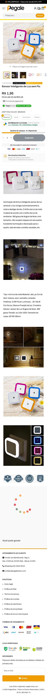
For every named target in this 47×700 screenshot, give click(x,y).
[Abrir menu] (3, 8)
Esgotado (29, 138)
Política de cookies (11, 599)
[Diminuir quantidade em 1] (3, 137)
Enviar (24, 678)
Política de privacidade (13, 609)
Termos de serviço (11, 594)
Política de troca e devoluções (16, 614)
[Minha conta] (35, 8)
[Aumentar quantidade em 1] (11, 137)
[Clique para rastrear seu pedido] (38, 8)
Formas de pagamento (14, 101)
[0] (43, 8)
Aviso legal (8, 584)
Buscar (40, 15)
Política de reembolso (13, 604)
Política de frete (10, 589)
